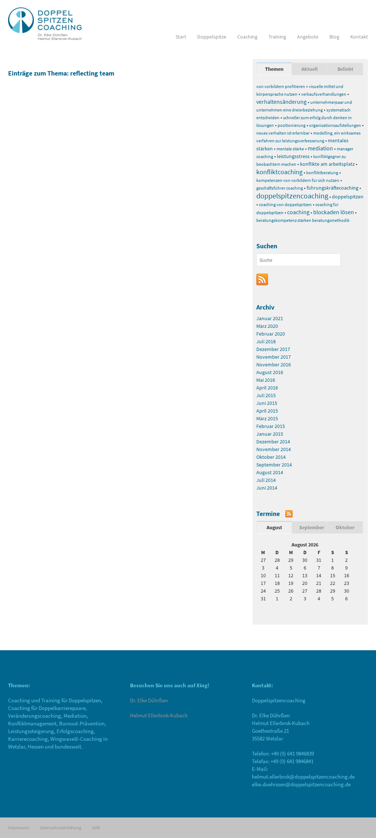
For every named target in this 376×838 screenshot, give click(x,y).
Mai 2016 (265, 380)
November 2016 (273, 364)
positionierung (292, 125)
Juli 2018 (266, 341)
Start (181, 36)
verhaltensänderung (281, 101)
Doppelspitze (211, 36)
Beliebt (345, 69)
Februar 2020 (270, 333)
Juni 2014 (266, 487)
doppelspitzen (348, 196)
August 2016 (269, 372)
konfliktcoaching (279, 172)
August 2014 (269, 472)
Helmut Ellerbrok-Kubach (159, 715)
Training (277, 36)
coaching (298, 212)
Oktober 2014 (271, 457)
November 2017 (273, 357)
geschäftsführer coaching (279, 188)
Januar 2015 (269, 434)
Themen (274, 69)
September (311, 527)
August (274, 527)
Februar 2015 (270, 426)
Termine (268, 513)
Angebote (307, 36)
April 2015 (267, 410)
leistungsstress (293, 156)
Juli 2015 (266, 395)
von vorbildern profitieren (280, 86)
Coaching (247, 36)
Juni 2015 (266, 403)
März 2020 (267, 326)
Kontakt (359, 36)
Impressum (18, 827)
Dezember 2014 (273, 441)
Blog (334, 36)
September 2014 (274, 464)
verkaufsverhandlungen (323, 94)
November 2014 (273, 449)
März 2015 (267, 418)
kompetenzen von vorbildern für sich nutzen (297, 180)
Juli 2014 (266, 480)
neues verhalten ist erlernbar (283, 133)
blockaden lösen (333, 212)
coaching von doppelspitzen (285, 204)
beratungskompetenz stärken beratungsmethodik (303, 220)
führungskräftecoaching (332, 187)
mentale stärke (290, 148)
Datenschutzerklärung (60, 827)
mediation (320, 148)
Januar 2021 (269, 318)
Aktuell (309, 69)
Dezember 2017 (273, 349)
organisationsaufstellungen (335, 125)
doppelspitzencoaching (292, 195)
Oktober (345, 527)
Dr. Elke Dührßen (149, 700)
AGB (96, 827)
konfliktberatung (322, 172)
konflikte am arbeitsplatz (327, 164)
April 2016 (267, 387)
